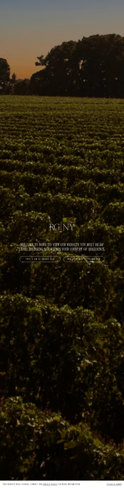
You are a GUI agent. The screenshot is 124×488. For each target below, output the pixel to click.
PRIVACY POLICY (50, 484)
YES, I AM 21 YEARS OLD (40, 259)
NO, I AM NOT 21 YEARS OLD (83, 259)
